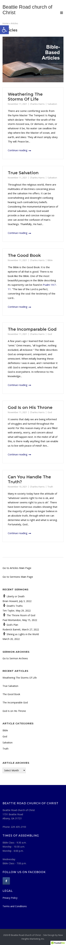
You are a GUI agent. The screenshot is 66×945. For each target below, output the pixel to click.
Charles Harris (37, 103)
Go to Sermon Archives (15, 658)
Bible (50, 260)
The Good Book (24, 255)
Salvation (52, 103)
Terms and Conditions (15, 906)
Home (6, 23)
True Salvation (23, 172)
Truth (50, 486)
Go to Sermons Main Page (18, 576)
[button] (4, 29)
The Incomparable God (32, 329)
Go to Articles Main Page (17, 568)
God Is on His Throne (30, 407)
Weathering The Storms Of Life (25, 97)
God (50, 334)
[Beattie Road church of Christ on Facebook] (6, 881)
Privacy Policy (10, 897)
